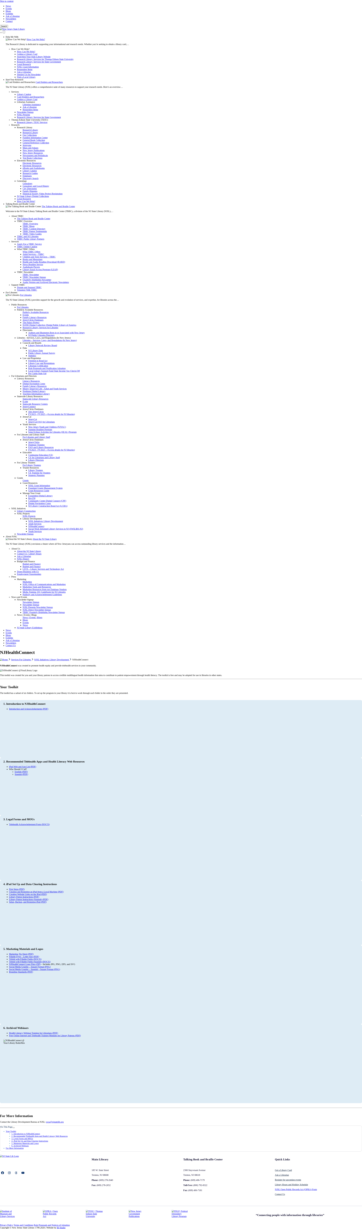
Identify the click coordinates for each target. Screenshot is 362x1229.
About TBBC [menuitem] (17, 216)
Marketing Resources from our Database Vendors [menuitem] (45, 589)
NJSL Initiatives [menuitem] (18, 508)
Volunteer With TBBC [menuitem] (27, 290)
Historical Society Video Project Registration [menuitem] (43, 193)
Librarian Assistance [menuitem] (26, 102)
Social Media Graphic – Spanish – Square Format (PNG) (34, 969)
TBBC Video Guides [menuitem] (32, 234)
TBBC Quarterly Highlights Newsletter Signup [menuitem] (44, 612)
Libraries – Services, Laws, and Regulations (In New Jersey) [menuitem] (50, 340)
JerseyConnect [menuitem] (29, 406)
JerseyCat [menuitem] (27, 417)
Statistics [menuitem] (32, 355)
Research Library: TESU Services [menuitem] (32, 122)
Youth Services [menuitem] (29, 424)
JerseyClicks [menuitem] (33, 442)
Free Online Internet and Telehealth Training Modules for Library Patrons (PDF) (45, 1035)
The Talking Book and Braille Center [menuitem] (58, 206)
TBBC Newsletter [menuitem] (25, 272)
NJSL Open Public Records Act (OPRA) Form (296, 1189)
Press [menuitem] (13, 577)
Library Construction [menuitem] (26, 511)
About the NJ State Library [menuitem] (45, 539)
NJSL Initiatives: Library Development (51, 659)
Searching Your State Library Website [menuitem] (33, 56)
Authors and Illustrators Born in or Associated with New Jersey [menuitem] (56, 332)
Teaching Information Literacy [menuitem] (36, 394)
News (8, 6)
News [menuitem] (25, 625)
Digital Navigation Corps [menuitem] (34, 383)
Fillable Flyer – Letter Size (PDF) (24, 956)
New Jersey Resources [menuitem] (33, 153)
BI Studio (61, 1227)
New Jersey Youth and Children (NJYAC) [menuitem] (47, 427)
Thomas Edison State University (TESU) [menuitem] (29, 120)
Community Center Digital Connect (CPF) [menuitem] (47, 501)
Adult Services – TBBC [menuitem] (33, 254)
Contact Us (280, 1194)
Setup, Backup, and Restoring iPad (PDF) (28, 902)
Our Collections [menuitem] (30, 135)
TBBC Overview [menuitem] (25, 221)
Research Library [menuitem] (24, 127)
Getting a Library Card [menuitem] (27, 54)
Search (4, 26)
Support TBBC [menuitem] (18, 285)
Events (9, 8)
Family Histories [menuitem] (30, 191)
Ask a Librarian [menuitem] (24, 72)
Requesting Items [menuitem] (24, 69)
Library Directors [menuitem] (36, 460)
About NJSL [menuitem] (11, 536)
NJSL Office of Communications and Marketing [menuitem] (44, 584)
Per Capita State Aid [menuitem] (37, 373)
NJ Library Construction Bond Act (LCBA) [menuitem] (47, 506)
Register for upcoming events (288, 1180)
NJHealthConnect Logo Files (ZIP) (25, 964)
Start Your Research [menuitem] (14, 79)
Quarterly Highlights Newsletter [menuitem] (37, 280)
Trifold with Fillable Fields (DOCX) (25, 959)
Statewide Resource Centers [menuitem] (35, 404)
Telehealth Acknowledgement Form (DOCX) (29, 824)
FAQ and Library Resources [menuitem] (41, 447)
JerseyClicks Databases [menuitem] (33, 320)
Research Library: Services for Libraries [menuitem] (40, 327)
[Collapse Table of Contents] (13, 1127)
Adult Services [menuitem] (34, 524)
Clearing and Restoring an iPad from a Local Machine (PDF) (36, 892)
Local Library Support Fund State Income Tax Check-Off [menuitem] (54, 371)
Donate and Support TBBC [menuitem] (29, 287)
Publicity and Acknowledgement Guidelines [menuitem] (42, 594)
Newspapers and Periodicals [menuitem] (35, 155)
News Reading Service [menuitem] (33, 264)
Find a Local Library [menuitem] (26, 77)
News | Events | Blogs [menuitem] (27, 615)
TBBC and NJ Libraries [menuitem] (27, 236)
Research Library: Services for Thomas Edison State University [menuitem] (45, 59)
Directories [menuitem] (27, 330)
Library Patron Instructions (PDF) (24, 897)
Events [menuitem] (26, 315)
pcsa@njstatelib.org (55, 1122)
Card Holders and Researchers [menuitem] (49, 82)
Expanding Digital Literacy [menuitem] (40, 496)
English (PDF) (21, 772)
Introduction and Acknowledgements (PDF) (28, 709)
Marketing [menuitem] (21, 579)
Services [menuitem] (15, 92)
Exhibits (9, 13)
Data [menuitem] (25, 348)
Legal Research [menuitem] (24, 64)
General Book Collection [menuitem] (34, 140)
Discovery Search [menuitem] (30, 178)
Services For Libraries (21, 659)
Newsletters (11, 19)
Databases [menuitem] (27, 176)
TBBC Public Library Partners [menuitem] (30, 239)
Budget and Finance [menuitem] (26, 561)
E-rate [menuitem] (25, 401)
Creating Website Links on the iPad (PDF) (28, 894)
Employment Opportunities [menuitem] (29, 574)
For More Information (15, 1148)
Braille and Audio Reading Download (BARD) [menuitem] (44, 262)
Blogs (8, 11)
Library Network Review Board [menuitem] (42, 345)
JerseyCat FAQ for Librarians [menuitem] (41, 422)
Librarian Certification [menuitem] (38, 366)
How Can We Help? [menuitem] (36, 39)
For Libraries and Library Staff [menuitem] (30, 434)
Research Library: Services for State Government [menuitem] (39, 62)
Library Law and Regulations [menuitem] (41, 363)
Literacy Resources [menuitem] (25, 378)
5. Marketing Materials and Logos (25, 1143)
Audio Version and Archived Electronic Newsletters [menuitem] (46, 282)
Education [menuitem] (27, 452)
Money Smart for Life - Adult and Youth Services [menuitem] (45, 389)
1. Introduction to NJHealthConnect (25, 1134)
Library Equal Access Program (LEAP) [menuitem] (40, 269)
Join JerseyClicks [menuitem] (36, 411)
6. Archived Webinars (20, 1146)
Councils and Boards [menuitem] (32, 343)
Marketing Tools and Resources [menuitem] (37, 587)
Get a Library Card (283, 1170)
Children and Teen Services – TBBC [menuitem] (39, 257)
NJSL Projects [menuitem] (23, 513)
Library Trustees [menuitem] (35, 470)
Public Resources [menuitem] (19, 304)
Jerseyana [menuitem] (27, 145)
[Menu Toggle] (4, 31)
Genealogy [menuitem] (22, 181)
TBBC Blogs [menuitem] (29, 226)
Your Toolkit (11, 1131)
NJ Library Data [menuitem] (35, 350)
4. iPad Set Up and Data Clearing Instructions (29, 1141)
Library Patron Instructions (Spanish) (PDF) (28, 899)
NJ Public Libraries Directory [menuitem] (41, 335)
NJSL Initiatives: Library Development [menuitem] (45, 521)
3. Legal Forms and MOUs (22, 1138)
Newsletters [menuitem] (11, 643)
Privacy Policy (6, 1225)
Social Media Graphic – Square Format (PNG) (30, 967)
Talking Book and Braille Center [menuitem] (20, 204)
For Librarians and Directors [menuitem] (24, 376)
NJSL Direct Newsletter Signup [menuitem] (37, 610)
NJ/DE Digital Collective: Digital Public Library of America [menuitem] (49, 325)
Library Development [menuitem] (32, 518)
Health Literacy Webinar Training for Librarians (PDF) (33, 1033)
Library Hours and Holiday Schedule (291, 1184)
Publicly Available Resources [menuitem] (30, 310)
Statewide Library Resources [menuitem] (30, 396)
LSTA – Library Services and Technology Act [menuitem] (43, 569)
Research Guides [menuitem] (30, 173)
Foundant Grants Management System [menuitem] (45, 488)
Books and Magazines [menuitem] (32, 259)
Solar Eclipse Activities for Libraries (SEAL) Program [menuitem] (52, 432)
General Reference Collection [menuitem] (36, 143)
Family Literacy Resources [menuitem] (35, 317)
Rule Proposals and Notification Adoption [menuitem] (47, 368)
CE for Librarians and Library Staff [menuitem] (44, 457)
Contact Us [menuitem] (11, 645)
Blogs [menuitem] (25, 620)
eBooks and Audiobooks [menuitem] (34, 168)
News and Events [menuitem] (19, 597)
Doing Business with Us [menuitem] (28, 571)
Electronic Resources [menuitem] (26, 160)
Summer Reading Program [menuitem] (40, 429)
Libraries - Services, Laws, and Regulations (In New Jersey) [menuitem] (44, 338)
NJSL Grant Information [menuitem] (28, 67)
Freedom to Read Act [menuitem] (37, 361)
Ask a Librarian (13, 16)
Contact (9, 21)
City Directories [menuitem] (30, 188)
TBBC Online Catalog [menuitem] (27, 246)
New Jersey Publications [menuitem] (34, 150)
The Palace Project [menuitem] (31, 322)
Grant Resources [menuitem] (30, 483)
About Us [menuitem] (15, 548)
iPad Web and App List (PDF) (22, 766)
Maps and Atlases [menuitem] (30, 148)
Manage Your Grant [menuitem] (31, 493)
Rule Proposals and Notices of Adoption (52, 1225)
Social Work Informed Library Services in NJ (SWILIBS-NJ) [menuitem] (55, 529)
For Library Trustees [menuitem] (26, 462)
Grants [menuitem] (20, 478)
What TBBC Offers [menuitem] (26, 249)
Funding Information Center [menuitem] (35, 137)
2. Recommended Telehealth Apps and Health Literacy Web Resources (39, 1136)
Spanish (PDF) (21, 774)
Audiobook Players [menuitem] (31, 267)
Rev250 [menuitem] (31, 498)
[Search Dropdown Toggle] (1, 32)
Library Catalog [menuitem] (24, 94)
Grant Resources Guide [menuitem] (38, 490)
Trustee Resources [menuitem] (31, 468)
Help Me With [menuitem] (12, 37)
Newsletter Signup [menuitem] (25, 112)
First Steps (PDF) (17, 889)
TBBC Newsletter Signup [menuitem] (34, 277)
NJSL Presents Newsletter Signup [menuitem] (38, 607)
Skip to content (6, 1)
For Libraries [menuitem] (11, 292)
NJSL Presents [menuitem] (23, 115)
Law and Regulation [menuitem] (32, 358)
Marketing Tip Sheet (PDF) (21, 954)
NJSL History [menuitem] (23, 559)
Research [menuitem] (15, 125)
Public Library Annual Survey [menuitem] (41, 353)
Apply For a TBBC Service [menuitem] (29, 244)
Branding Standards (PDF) (21, 972)
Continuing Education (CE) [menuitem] (40, 455)
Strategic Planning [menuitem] (36, 475)
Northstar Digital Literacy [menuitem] (34, 391)
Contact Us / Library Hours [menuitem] (29, 554)
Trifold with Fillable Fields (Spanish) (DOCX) (29, 961)
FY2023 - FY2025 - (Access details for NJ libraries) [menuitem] (51, 414)
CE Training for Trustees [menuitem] (39, 473)
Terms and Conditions (23, 1225)
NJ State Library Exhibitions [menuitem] (29, 627)
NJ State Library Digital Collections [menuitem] (33, 196)
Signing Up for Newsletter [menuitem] (29, 74)
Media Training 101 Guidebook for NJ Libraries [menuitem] (44, 592)
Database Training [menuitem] (36, 445)
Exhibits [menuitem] (9, 638)
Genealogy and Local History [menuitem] (36, 186)
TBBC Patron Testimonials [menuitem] (35, 231)
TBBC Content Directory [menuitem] (34, 229)
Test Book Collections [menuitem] (32, 158)
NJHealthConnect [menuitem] (36, 526)
